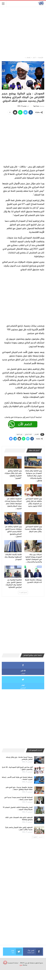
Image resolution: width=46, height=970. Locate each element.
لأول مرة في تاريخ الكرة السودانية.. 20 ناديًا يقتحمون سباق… (17, 768)
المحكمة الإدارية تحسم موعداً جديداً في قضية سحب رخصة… (18, 798)
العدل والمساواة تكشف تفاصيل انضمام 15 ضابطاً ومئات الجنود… (18, 808)
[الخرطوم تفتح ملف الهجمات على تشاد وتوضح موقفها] (39, 820)
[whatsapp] (23, 422)
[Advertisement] (23, 31)
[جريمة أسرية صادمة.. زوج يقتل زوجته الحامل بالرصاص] (39, 760)
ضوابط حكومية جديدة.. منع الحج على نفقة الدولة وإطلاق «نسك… (19, 788)
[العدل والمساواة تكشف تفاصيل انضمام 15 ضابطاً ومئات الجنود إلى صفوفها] (39, 810)
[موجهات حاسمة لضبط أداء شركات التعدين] (33, 572)
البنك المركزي (28, 434)
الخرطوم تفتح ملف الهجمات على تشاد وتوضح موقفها (19, 818)
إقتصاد (39, 457)
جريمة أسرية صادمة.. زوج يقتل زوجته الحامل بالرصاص (19, 758)
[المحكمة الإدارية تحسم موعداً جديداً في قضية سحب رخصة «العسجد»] (39, 800)
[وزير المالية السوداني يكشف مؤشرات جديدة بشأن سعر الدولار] (33, 518)
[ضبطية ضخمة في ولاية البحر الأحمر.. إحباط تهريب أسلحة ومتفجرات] (39, 780)
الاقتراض (36, 434)
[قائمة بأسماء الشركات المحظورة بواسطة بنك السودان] (13, 546)
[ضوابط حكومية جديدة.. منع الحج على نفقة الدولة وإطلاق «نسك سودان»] (39, 790)
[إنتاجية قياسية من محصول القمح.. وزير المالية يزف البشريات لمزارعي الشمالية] (13, 572)
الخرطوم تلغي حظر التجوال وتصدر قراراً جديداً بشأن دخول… (19, 828)
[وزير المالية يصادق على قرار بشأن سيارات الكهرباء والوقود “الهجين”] (13, 462)
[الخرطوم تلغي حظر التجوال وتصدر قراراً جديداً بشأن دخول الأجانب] (39, 830)
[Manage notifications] (5, 962)
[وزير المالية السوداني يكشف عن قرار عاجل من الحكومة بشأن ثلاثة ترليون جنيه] (33, 490)
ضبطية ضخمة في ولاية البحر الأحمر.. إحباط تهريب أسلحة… (17, 778)
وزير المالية (19, 434)
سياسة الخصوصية (13, 963)
